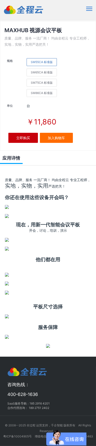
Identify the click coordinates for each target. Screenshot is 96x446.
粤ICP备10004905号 (17, 436)
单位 (10, 106)
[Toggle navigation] (89, 9)
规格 (10, 61)
